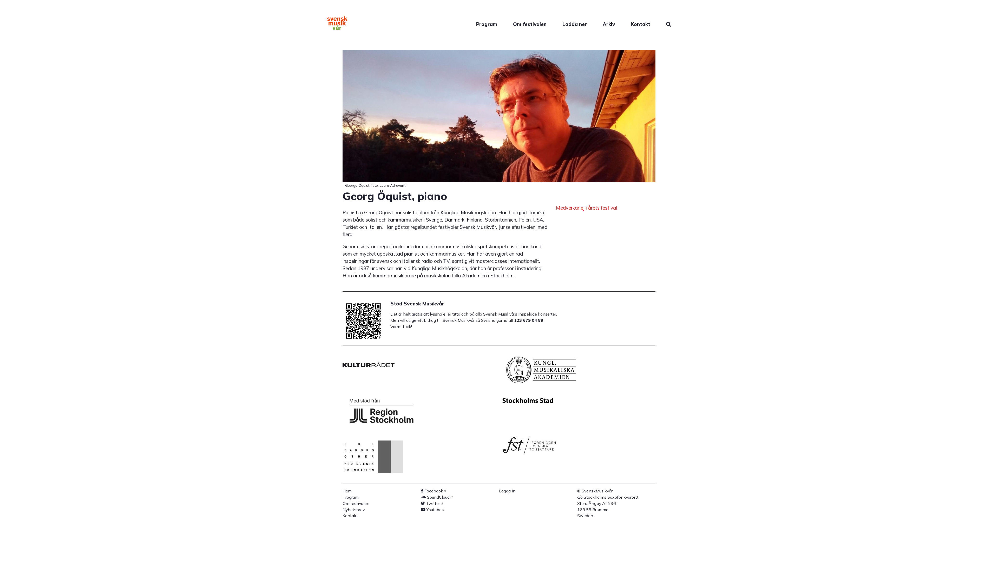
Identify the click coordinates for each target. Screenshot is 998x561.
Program (486, 24)
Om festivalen (530, 24)
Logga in (507, 490)
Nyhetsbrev (354, 509)
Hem (347, 490)
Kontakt (640, 24)
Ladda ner (574, 24)
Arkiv (609, 24)
